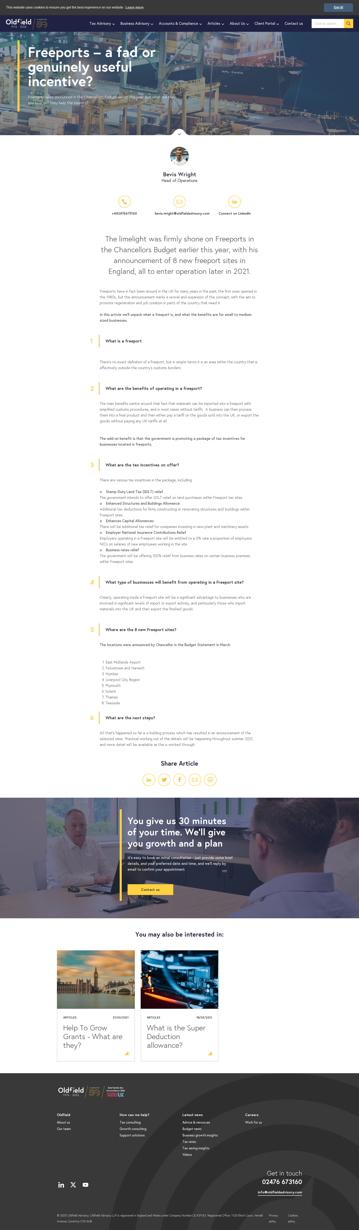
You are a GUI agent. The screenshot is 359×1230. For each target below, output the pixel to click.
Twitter (164, 780)
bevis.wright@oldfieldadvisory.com (179, 213)
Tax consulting (130, 1122)
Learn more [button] (134, 7)
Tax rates (189, 1141)
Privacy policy (273, 1218)
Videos (187, 1154)
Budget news (192, 1128)
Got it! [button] (338, 7)
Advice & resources (196, 1122)
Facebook (179, 780)
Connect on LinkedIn (235, 213)
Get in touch (282, 1177)
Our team (64, 1128)
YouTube (85, 1185)
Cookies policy (293, 1218)
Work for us (253, 1122)
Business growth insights (200, 1135)
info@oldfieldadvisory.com (280, 1192)
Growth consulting (133, 1128)
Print (210, 780)
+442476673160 (124, 213)
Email (195, 780)
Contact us (150, 889)
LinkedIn (149, 780)
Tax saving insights (195, 1148)
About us (63, 1122)
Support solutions (132, 1135)
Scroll (179, 132)
